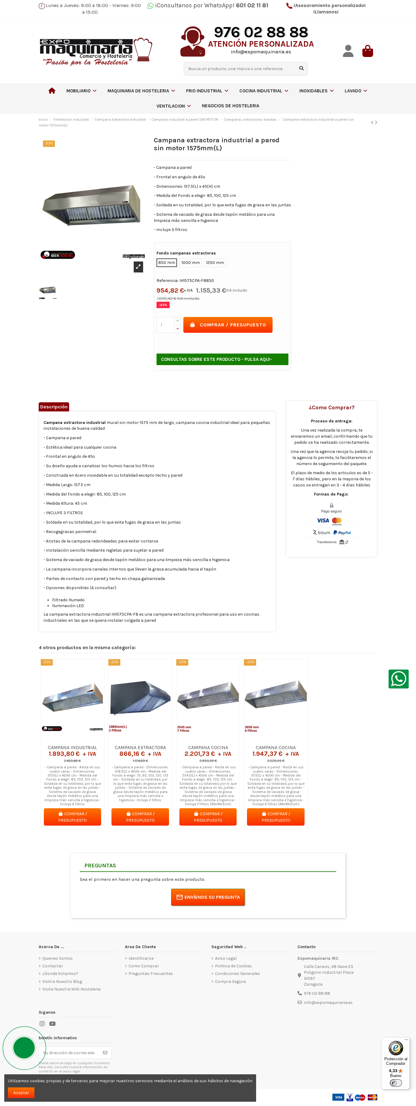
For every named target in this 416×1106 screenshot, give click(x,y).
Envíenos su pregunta (212, 897)
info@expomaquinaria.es (328, 1002)
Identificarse (141, 958)
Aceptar (21, 1092)
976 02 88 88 (317, 993)
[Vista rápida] (81, 739)
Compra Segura (230, 981)
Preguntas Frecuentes (151, 973)
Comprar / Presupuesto (233, 325)
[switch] (396, 1082)
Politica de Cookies (233, 966)
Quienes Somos (57, 958)
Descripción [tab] (54, 407)
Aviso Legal (226, 958)
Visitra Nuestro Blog (62, 981)
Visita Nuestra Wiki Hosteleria (71, 989)
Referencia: (167, 280)
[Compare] (72, 739)
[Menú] (406, 1041)
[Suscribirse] (105, 1052)
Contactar (52, 966)
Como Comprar (144, 966)
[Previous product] (373, 122)
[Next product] (376, 122)
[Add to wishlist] (63, 739)
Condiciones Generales (237, 973)
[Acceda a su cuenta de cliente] (348, 51)
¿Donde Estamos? (60, 973)
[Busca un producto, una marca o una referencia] (301, 69)
